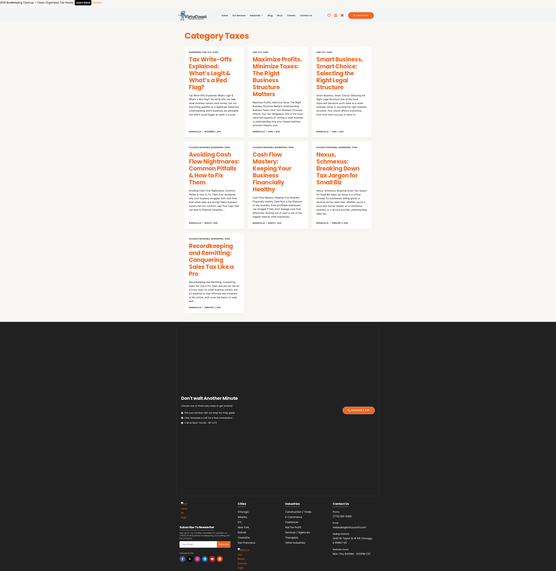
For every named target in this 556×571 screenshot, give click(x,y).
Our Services (238, 15)
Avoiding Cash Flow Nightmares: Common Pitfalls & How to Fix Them (214, 168)
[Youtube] (212, 559)
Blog (270, 15)
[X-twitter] (190, 559)
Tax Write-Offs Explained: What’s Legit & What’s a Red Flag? (210, 73)
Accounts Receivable (199, 147)
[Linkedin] (205, 559)
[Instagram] (197, 559)
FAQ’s (280, 15)
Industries (255, 15)
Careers (291, 15)
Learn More (83, 2)
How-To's (206, 52)
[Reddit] (220, 559)
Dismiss (96, 2)
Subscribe (224, 544)
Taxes (215, 52)
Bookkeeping (195, 52)
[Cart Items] (342, 15)
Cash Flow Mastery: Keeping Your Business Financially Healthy (272, 171)
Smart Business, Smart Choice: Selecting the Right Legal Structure (339, 73)
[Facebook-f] (182, 559)
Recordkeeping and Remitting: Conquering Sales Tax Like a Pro (211, 260)
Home (225, 15)
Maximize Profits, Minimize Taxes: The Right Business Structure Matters (277, 76)
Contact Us (306, 15)
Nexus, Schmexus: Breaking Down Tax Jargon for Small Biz (338, 168)
